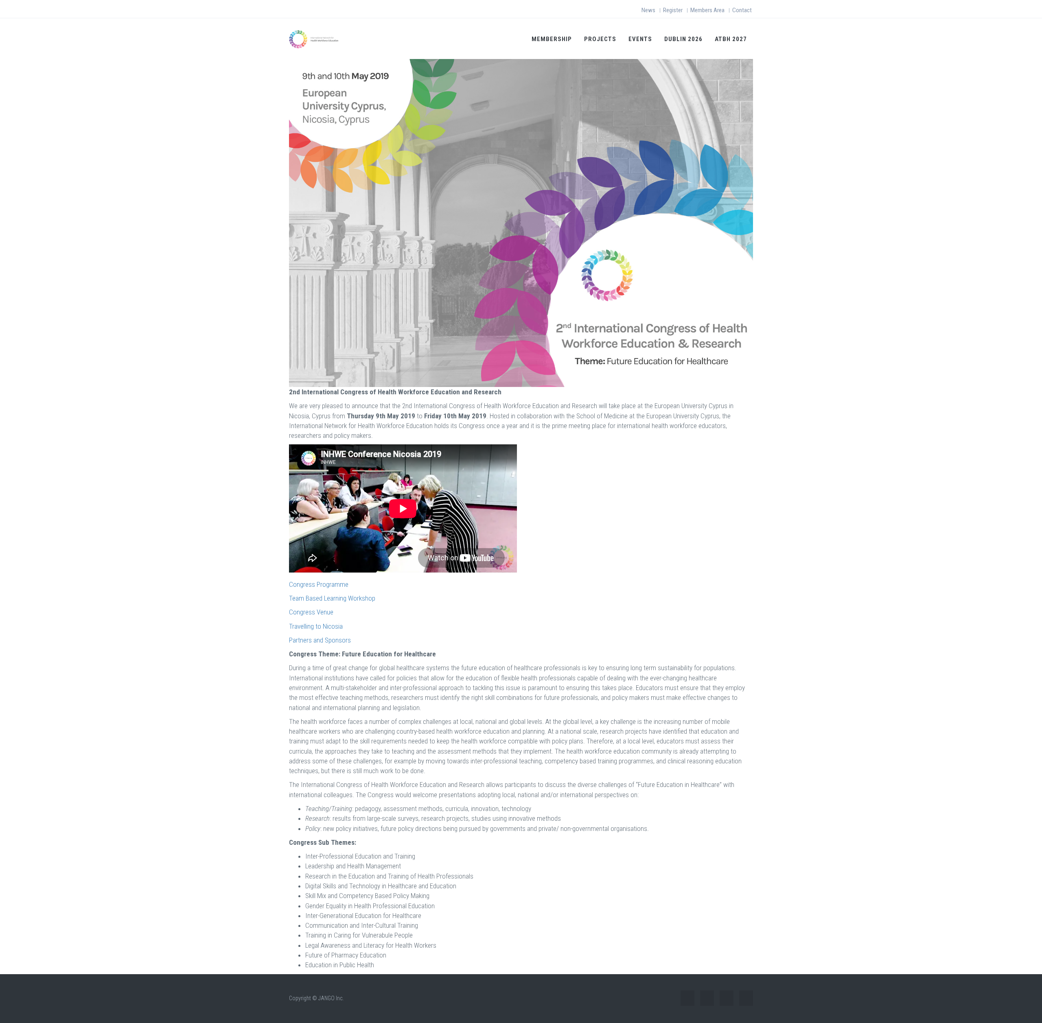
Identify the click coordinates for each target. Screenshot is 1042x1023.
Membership (552, 39)
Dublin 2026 (683, 39)
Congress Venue (311, 612)
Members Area (707, 10)
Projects (600, 39)
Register (673, 10)
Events (640, 39)
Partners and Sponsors (320, 640)
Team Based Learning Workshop (332, 598)
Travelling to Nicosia (316, 626)
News (648, 10)
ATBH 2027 (731, 39)
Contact (742, 10)
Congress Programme (318, 584)
